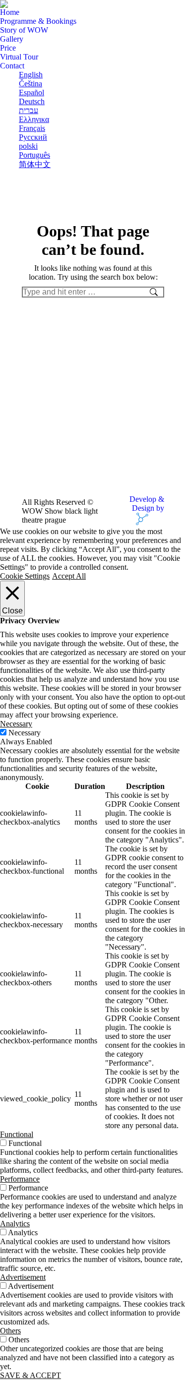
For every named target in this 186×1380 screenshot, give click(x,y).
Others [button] (10, 1330)
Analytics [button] (15, 1223)
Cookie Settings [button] (25, 576)
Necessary (24, 732)
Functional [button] (16, 1134)
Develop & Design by (146, 503)
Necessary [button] (16, 724)
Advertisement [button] (23, 1277)
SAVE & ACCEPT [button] (30, 1375)
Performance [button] (20, 1179)
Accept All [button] (69, 576)
